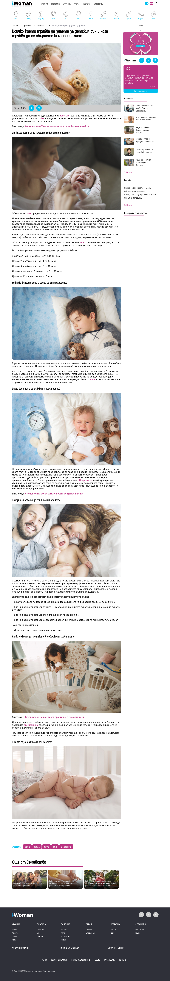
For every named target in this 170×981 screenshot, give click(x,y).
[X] (148, 60)
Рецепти (40, 936)
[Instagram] (155, 60)
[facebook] (142, 60)
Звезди (113, 929)
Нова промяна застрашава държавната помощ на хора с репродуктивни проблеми (61, 883)
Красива (44, 4)
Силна (63, 933)
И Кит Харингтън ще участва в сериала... (144, 150)
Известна (86, 4)
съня (28, 213)
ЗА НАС (44, 960)
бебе (27, 846)
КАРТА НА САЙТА (109, 960)
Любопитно (139, 929)
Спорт (14, 936)
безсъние (66, 846)
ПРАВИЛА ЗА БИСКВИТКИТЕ (80, 960)
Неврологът (85, 480)
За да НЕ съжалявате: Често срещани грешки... (144, 130)
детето (83, 242)
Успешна (67, 4)
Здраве (14, 929)
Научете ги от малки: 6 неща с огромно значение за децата (29, 884)
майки (41, 118)
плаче (92, 379)
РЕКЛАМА (97, 960)
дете (46, 846)
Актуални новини (20, 947)
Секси (76, 4)
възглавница (31, 725)
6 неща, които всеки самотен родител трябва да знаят (55, 493)
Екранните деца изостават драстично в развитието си (55, 717)
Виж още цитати (140, 91)
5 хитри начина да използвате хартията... (145, 140)
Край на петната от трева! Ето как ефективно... (144, 108)
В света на (65, 936)
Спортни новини (116, 947)
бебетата (65, 115)
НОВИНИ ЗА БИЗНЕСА (69, 947)
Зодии (63, 940)
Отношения (90, 933)
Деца (37, 846)
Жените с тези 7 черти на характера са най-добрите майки (57, 126)
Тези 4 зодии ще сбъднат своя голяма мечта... (146, 118)
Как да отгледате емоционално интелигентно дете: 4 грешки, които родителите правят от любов (100, 883)
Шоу (112, 933)
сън (55, 846)
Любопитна (98, 4)
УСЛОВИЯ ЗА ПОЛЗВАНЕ (59, 960)
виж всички (128, 172)
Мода (14, 940)
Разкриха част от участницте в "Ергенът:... (143, 163)
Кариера (64, 929)
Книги (137, 933)
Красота (15, 933)
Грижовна (55, 4)
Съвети (89, 929)
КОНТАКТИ (122, 960)
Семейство (41, 929)
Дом (38, 933)
